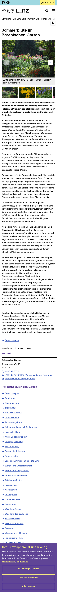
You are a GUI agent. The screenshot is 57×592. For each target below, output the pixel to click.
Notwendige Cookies (28, 569)
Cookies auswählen (28, 578)
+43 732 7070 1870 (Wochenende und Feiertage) (28, 375)
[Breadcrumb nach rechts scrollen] (52, 23)
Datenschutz (8, 562)
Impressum (22, 562)
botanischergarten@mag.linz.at (20, 379)
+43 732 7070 (12, 371)
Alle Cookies (28, 586)
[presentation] (6, 62)
